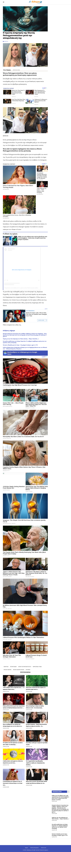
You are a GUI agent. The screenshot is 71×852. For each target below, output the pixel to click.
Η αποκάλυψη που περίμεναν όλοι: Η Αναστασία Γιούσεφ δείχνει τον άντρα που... (12, 783)
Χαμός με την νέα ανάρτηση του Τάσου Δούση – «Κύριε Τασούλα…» (21, 338)
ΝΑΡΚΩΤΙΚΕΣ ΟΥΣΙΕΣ (37, 666)
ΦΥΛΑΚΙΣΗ (28, 669)
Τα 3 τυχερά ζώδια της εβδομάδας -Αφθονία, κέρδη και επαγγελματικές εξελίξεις (35, 762)
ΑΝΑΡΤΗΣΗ (6, 666)
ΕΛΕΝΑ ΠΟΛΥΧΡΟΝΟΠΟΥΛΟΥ (24, 666)
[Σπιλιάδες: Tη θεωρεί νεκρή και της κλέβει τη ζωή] (37, 736)
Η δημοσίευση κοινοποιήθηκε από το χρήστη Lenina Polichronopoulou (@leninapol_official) (24, 287)
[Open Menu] (3, 2)
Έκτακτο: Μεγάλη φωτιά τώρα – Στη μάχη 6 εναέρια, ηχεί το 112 (20, 345)
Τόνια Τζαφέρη (7, 70)
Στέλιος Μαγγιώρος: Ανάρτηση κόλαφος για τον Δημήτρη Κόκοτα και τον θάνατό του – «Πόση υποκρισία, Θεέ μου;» (25, 348)
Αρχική (26, 847)
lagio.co (46, 850)
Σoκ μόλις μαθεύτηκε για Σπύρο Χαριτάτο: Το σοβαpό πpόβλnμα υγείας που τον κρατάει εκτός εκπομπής (24, 341)
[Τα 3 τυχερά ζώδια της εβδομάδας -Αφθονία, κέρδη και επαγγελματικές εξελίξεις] (37, 754)
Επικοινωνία (43, 847)
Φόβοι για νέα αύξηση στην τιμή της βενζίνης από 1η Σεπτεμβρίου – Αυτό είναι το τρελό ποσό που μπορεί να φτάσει (32, 238)
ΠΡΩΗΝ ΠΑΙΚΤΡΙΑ (7, 669)
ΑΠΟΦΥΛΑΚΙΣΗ (13, 666)
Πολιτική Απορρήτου (34, 847)
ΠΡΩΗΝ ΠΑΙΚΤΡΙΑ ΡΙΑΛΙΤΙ (18, 669)
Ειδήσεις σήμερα (9, 330)
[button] (25, 19)
